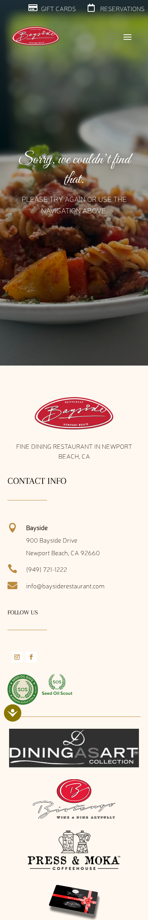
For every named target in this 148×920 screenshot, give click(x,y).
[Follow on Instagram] (16, 656)
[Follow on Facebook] (31, 656)
